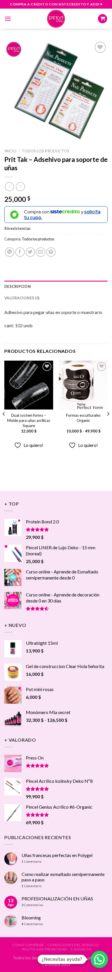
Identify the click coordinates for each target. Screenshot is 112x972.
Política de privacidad (44, 949)
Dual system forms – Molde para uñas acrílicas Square (28, 420)
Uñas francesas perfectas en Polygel (57, 855)
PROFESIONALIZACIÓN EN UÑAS (57, 898)
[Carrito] (102, 19)
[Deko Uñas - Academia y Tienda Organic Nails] (56, 18)
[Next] (108, 425)
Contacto (81, 949)
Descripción (17, 286)
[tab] (56, 286)
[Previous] (4, 425)
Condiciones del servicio (73, 945)
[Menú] (7, 19)
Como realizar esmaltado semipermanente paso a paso (63, 876)
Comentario (31, 861)
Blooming (31, 917)
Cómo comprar (28, 945)
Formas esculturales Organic (83, 418)
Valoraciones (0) (21, 298)
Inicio (10, 151)
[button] (99, 959)
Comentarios (32, 905)
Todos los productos (45, 151)
